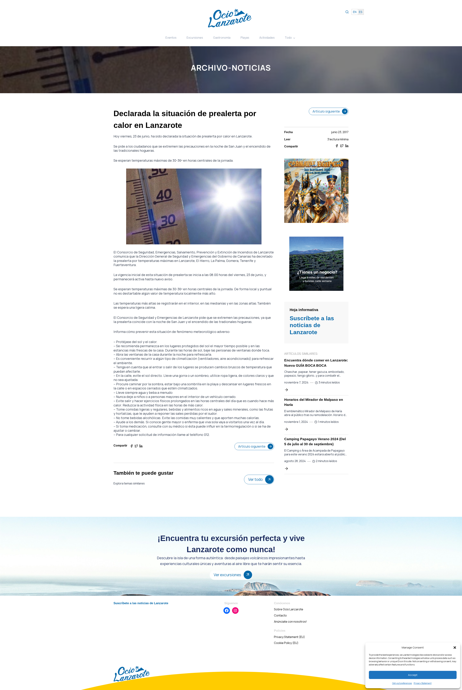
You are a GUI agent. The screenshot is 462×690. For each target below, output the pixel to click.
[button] (455, 647)
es (360, 12)
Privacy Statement (423, 683)
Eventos (170, 38)
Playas (245, 38)
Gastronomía (221, 38)
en (354, 12)
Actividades (267, 38)
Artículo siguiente (251, 446)
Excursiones (195, 38)
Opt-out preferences (402, 683)
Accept (412, 675)
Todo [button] (288, 38)
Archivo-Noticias (231, 67)
